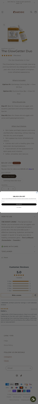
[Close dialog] (37, 192)
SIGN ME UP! (19, 204)
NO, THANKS (19, 207)
